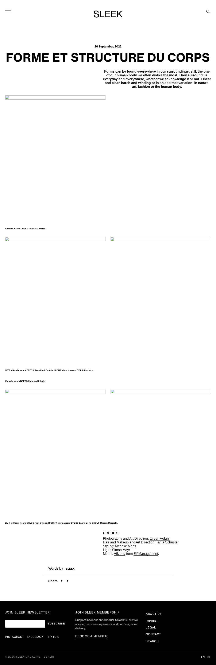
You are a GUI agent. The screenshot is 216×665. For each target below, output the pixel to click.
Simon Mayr (121, 550)
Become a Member (91, 636)
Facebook (35, 637)
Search (152, 641)
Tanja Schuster (167, 542)
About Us (154, 613)
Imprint (152, 620)
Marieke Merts (125, 546)
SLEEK (108, 14)
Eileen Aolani (160, 538)
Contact (153, 634)
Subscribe (56, 623)
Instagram (14, 637)
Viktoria (119, 553)
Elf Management (146, 553)
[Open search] (208, 11)
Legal (151, 627)
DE (209, 657)
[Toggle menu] (8, 10)
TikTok (53, 637)
